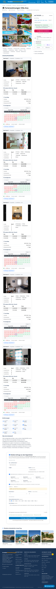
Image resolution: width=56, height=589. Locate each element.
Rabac (30, 556)
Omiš (25, 571)
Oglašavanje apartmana (7, 574)
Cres (25, 560)
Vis (37, 571)
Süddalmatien (27, 568)
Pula (27, 556)
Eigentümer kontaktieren (44, 30)
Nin (27, 565)
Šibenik (36, 565)
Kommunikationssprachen (15, 499)
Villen (46, 2)
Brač (29, 570)
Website (48, 47)
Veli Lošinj (36, 561)
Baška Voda (26, 570)
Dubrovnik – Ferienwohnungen (47, 558)
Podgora (28, 571)
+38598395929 (38, 43)
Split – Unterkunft (45, 560)
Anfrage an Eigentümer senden (29, 518)
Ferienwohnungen (32, 2)
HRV (32, 500)
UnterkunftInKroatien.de (20, 570)
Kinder (32, 491)
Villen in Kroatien (18, 562)
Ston (27, 576)
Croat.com (17, 572)
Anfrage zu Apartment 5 (9, 414)
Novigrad (38, 555)
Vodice (30, 566)
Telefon (31, 467)
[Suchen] (53, 554)
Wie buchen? (45, 582)
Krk (31, 560)
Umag (35, 556)
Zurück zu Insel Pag (38, 51)
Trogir (33, 571)
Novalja (37, 560)
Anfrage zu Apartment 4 (9, 342)
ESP (23, 500)
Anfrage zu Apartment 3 (9, 270)
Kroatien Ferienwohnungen (8, 564)
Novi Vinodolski (26, 561)
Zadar (33, 566)
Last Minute (38, 2)
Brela (32, 570)
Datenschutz (40, 587)
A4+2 (39, 20)
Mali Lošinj (34, 560)
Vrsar (37, 556)
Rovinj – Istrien (44, 565)
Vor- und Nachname (13, 462)
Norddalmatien (8, 5)
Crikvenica (28, 560)
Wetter (42, 2)
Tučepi (35, 571)
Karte (39, 47)
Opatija (31, 561)
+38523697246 (38, 41)
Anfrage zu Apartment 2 (9, 198)
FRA (26, 500)
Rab (33, 561)
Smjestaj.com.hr (18, 574)
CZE (13, 500)
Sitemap (44, 587)
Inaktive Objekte (6, 566)
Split (30, 571)
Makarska (37, 570)
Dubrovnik (26, 573)
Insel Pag (14, 5)
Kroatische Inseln (18, 557)
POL (36, 500)
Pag (33, 565)
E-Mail (10, 467)
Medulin (34, 555)
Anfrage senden (49, 586)
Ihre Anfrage (13, 503)
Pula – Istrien (44, 567)
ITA (19, 500)
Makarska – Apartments (46, 562)
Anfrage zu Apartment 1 (9, 126)
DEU (10, 500)
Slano (25, 576)
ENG (16, 500)
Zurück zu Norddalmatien (39, 53)
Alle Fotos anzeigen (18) (25, 44)
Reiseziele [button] (24, 1)
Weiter (27, 108)
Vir (28, 566)
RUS (29, 500)
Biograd (25, 565)
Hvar (34, 570)
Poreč (25, 556)
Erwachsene (11, 491)
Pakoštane (31, 565)
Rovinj (32, 556)
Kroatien (3, 5)
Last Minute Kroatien (19, 561)
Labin (32, 555)
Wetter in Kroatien (19, 559)
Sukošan (25, 566)
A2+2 (36, 20)
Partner (4, 568)
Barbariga (26, 555)
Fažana (29, 555)
